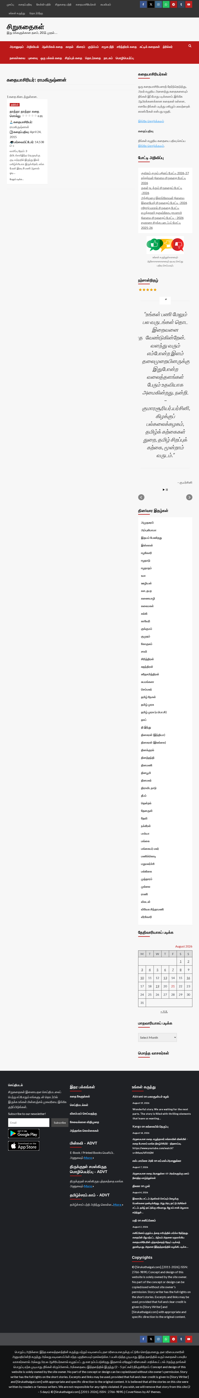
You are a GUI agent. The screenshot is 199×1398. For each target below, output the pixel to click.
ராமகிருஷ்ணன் (19, 127)
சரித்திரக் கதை (127, 46)
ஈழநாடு (145, 560)
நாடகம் (108, 58)
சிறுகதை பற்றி (63, 4)
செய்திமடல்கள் (79, 1105)
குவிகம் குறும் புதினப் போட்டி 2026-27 (165, 173)
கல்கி (144, 613)
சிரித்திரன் (147, 659)
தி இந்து (146, 727)
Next (189, 497)
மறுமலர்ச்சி (148, 863)
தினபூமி (146, 772)
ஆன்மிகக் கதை (52, 46)
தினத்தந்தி (147, 757)
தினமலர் (146, 780)
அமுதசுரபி (147, 522)
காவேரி (145, 621)
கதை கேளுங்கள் (80, 1096)
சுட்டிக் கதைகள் (150, 46)
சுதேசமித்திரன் (150, 674)
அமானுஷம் (17, 46)
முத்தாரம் (146, 879)
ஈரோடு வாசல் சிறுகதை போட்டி (160, 208)
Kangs (137, 1126)
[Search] (190, 46)
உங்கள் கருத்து (17, 13)
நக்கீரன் (146, 826)
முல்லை (145, 886)
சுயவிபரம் (105, 4)
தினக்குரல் (147, 750)
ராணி (144, 894)
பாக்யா (145, 833)
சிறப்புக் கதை (73, 58)
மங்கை (145, 841)
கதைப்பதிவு (25, 4)
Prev (141, 497)
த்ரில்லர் (168, 46)
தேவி (144, 818)
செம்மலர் (146, 689)
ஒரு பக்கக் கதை (51, 58)
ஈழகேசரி (146, 553)
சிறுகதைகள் (25, 27)
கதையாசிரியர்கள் (86, 4)
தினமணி (146, 765)
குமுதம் (145, 636)
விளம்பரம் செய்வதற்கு (83, 1113)
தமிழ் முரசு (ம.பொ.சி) (154, 712)
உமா (143, 575)
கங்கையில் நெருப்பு (157, 1126)
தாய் (144, 719)
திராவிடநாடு (148, 788)
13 (165, 978)
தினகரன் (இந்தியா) (153, 735)
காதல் (69, 46)
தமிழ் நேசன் (148, 697)
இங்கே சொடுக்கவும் (151, 121)
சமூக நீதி (108, 46)
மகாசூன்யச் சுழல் (158, 1096)
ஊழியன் (146, 583)
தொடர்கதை (93, 58)
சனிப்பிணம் (149, 1220)
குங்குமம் (146, 628)
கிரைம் (80, 46)
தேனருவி (147, 810)
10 (142, 978)
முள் (147, 1186)
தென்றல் (146, 803)
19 (157, 986)
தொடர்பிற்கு (36, 13)
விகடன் (145, 901)
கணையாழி (148, 598)
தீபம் (144, 795)
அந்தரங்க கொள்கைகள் (84, 1130)
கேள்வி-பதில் (43, 4)
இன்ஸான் (147, 545)
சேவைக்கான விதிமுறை (84, 1122)
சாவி (144, 651)
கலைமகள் (147, 606)
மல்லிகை (146, 871)
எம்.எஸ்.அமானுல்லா (169, 1160)
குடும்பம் (93, 46)
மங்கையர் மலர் (150, 848)
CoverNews (134, 1392)
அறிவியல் (33, 46)
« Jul (164, 1011)
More (88, 1157)
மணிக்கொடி (148, 856)
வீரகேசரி (146, 917)
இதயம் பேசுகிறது (151, 537)
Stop (167, 490)
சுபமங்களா (147, 681)
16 (188, 978)
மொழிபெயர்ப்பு (125, 58)
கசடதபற (146, 590)
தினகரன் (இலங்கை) (153, 742)
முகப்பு (10, 4)
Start (164, 490)
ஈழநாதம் (146, 568)
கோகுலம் (146, 644)
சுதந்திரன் (147, 666)
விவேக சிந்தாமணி (152, 909)
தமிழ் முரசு (147, 704)
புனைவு (33, 58)
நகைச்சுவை (17, 58)
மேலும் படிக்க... (17, 179)
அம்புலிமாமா (148, 530)
